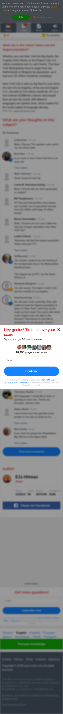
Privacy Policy (11, 382)
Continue (31, 371)
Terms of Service (48, 380)
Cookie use (22, 382)
